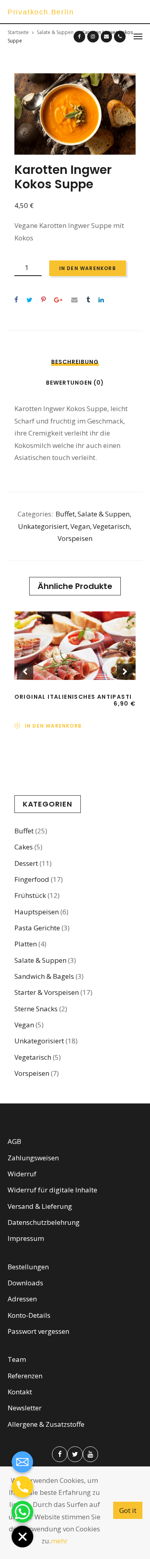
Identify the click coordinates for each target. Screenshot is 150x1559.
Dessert (26, 863)
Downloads (25, 1282)
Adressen (22, 1298)
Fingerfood (31, 879)
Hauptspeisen (36, 911)
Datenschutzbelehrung (44, 1222)
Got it (127, 1510)
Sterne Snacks (36, 1008)
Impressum (26, 1238)
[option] (75, 114)
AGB (14, 1141)
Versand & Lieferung (40, 1206)
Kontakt (20, 1391)
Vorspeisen (75, 538)
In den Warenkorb (87, 268)
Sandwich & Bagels (44, 976)
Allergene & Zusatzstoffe (46, 1424)
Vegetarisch (111, 526)
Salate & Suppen (104, 513)
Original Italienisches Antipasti (73, 697)
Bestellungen (28, 1266)
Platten (25, 943)
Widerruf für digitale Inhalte (52, 1189)
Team (17, 1359)
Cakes (23, 846)
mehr (59, 1540)
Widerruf (22, 1173)
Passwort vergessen (38, 1331)
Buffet (65, 513)
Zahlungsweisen (33, 1157)
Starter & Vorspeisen (46, 992)
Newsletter (25, 1407)
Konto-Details (29, 1315)
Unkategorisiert (43, 526)
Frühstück (30, 895)
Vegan (80, 526)
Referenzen (25, 1375)
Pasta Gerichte (37, 927)
